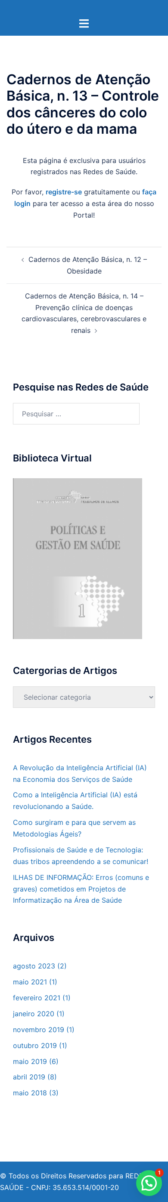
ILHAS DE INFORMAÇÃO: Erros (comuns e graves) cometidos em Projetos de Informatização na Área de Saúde (81, 889)
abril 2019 (29, 1077)
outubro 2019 (35, 1045)
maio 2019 (30, 1061)
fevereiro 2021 (36, 997)
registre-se (64, 192)
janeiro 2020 (33, 1013)
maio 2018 (30, 1092)
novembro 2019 (38, 1029)
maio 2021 (30, 982)
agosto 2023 (34, 966)
